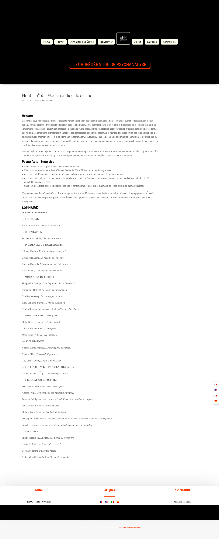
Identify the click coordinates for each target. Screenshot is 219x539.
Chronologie (169, 41)
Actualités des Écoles (82, 41)
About (137, 41)
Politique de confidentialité (130, 527)
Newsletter (106, 41)
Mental (60, 41)
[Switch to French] (101, 502)
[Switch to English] (107, 502)
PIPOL (46, 41)
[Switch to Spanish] (118, 502)
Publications (47, 100)
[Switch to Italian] (112, 502)
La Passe (152, 41)
